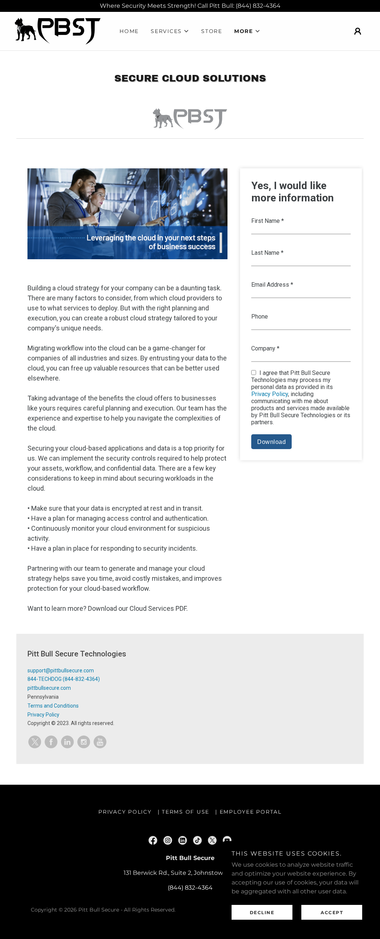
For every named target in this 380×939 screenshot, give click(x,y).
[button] (170, 31)
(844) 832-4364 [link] (190, 887)
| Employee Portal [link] (248, 811)
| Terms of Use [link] (184, 811)
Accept (332, 912)
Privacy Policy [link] (125, 811)
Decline (262, 912)
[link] (58, 30)
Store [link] (211, 31)
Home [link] (129, 31)
